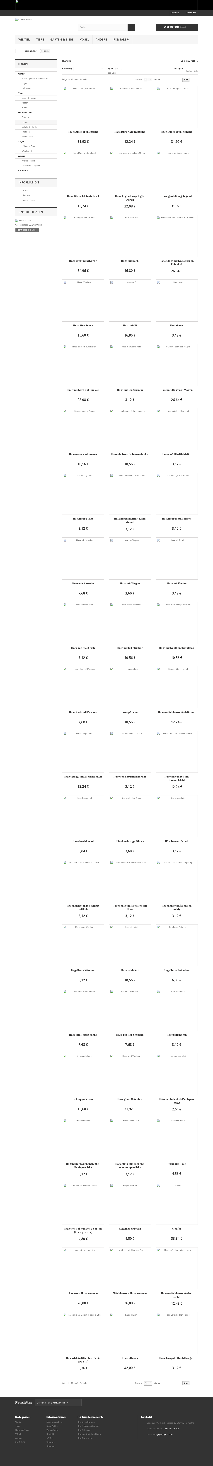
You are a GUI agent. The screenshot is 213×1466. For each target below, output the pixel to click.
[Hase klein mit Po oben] (83, 687)
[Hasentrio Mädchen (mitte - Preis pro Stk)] (83, 1138)
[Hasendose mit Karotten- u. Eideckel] (176, 235)
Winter (24, 39)
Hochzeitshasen (177, 1034)
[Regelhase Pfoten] (129, 1203)
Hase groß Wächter (129, 1099)
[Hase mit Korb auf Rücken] (83, 364)
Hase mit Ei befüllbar (130, 648)
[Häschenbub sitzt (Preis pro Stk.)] (176, 1074)
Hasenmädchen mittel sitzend (176, 712)
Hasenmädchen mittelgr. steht (176, 1295)
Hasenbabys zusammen (176, 518)
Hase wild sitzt (130, 970)
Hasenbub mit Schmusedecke (129, 454)
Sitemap (50, 1446)
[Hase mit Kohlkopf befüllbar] (176, 622)
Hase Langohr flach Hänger (176, 1358)
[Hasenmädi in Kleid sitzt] (176, 429)
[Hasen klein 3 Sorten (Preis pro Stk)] (83, 1333)
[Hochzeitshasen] (176, 1009)
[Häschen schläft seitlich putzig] (176, 880)
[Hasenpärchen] (129, 687)
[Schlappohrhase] (83, 1074)
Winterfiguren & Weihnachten (34, 78)
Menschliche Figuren (30, 165)
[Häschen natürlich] (176, 816)
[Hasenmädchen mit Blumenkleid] (176, 751)
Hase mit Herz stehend (83, 1034)
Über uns (25, 195)
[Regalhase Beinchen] (176, 945)
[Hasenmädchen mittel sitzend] (176, 687)
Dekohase (176, 325)
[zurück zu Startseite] (19, 51)
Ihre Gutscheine (85, 1438)
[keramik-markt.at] (44, 24)
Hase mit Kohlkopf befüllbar (176, 648)
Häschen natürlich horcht (130, 776)
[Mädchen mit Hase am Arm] (129, 1268)
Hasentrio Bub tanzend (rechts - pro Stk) (129, 1165)
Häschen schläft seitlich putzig (176, 907)
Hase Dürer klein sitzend (129, 131)
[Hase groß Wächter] (129, 1074)
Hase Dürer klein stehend (83, 196)
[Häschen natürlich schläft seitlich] (83, 880)
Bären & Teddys (28, 98)
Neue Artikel (52, 1426)
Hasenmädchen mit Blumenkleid (177, 778)
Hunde (24, 107)
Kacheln (189, 71)
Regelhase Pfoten (130, 1228)
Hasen (24, 122)
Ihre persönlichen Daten (89, 1434)
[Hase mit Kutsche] (83, 558)
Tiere (40, 39)
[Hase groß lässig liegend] (176, 171)
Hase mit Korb (130, 260)
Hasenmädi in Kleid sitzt (177, 454)
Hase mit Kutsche (83, 583)
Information (28, 182)
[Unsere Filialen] (36, 220)
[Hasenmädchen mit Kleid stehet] (129, 493)
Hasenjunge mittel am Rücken (83, 776)
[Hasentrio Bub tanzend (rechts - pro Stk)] (129, 1138)
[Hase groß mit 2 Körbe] (83, 235)
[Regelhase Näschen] (83, 945)
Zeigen (109, 68)
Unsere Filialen (28, 200)
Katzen (24, 103)
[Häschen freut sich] (83, 622)
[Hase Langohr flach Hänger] (176, 1333)
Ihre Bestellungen (86, 1422)
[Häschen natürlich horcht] (129, 751)
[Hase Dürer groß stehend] (176, 106)
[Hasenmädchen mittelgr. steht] (176, 1268)
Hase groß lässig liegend (177, 196)
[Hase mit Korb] (129, 235)
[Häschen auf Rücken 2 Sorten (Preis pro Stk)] (83, 1203)
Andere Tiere (27, 136)
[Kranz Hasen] (129, 1333)
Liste (196, 71)
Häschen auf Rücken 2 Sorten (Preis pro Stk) (83, 1230)
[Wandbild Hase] (176, 1138)
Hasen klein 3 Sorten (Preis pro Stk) (83, 1359)
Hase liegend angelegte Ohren (129, 197)
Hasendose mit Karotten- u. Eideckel (177, 262)
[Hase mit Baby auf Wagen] (176, 364)
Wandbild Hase (176, 1163)
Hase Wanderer (83, 325)
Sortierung (67, 68)
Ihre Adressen (84, 1430)
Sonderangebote (54, 1422)
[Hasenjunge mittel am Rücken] (83, 751)
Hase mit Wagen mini (130, 390)
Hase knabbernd (83, 841)
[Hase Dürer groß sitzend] (83, 106)
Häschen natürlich (176, 841)
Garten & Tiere (62, 39)
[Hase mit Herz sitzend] (129, 1009)
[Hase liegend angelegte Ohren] (129, 171)
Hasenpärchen (130, 712)
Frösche (25, 117)
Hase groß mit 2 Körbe (83, 260)
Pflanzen (25, 132)
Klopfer (177, 1228)
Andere (101, 39)
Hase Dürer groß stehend (176, 131)
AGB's (24, 191)
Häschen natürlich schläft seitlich (83, 907)
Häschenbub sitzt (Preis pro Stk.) (176, 1100)
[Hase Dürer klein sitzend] (129, 106)
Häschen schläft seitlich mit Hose (130, 907)
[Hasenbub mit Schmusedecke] (129, 429)
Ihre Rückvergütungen (88, 1426)
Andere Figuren (28, 161)
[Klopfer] (176, 1203)
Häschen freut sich (83, 648)
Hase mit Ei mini (176, 583)
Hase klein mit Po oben (83, 712)
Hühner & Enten (28, 146)
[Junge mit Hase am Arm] (83, 1268)
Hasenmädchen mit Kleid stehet (129, 520)
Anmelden (191, 13)
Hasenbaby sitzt (83, 518)
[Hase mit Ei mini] (176, 558)
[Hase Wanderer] (83, 300)
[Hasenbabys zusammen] (176, 493)
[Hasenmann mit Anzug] (83, 429)
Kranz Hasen (130, 1358)
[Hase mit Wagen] (129, 558)
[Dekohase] (176, 300)
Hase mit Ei (130, 325)
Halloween (26, 88)
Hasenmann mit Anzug (83, 454)
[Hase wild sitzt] (129, 945)
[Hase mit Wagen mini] (129, 364)
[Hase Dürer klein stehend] (83, 171)
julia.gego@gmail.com (163, 1434)
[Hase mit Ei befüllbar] (129, 622)
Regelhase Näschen (83, 970)
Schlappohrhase (83, 1099)
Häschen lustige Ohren (130, 841)
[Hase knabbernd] (83, 816)
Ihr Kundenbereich (90, 1417)
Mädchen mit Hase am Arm (130, 1293)
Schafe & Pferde (29, 127)
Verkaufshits (52, 1430)
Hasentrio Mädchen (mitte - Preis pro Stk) (83, 1165)
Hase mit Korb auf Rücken (83, 390)
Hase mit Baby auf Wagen (177, 390)
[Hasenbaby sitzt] (83, 493)
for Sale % (121, 39)
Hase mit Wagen (130, 583)
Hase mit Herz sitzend (129, 1034)
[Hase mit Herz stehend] (83, 1009)
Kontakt (50, 1434)
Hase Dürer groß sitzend (83, 131)
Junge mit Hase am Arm (83, 1293)
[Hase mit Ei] (129, 300)
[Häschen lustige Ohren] (129, 816)
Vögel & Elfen (27, 151)
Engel (24, 83)
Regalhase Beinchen (176, 970)
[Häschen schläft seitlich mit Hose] (129, 880)
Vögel (84, 39)
